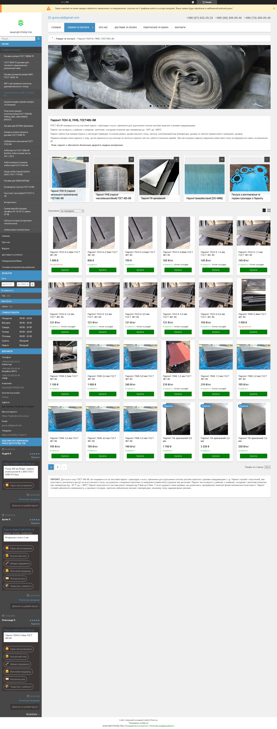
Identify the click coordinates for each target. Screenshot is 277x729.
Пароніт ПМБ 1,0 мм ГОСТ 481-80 (177, 377)
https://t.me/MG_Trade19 (14, 434)
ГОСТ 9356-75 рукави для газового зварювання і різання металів (16, 65)
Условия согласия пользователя (18, 267)
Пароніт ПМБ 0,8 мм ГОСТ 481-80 (139, 377)
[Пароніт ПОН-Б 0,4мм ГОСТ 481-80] (65, 233)
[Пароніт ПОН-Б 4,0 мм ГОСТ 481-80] (140, 295)
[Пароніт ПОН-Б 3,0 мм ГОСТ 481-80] (103, 295)
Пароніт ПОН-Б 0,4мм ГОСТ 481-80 (65, 253)
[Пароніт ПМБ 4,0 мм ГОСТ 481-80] (103, 419)
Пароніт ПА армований (153, 198)
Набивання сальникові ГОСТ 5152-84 (18, 143)
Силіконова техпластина (16, 229)
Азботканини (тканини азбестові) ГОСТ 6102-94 (16, 164)
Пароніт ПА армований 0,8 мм (177, 439)
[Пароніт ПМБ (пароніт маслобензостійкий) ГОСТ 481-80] (114, 179)
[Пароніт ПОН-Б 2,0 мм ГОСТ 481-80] (65, 295)
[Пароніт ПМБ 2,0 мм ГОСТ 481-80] (253, 357)
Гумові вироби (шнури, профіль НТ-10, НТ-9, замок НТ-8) (17, 211)
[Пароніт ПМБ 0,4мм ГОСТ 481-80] (253, 295)
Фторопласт (10, 202)
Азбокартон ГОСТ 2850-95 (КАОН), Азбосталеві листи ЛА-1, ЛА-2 (17, 153)
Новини (6, 235)
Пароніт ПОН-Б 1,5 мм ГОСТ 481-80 (250, 253)
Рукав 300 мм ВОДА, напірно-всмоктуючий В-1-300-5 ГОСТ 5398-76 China (19, 472)
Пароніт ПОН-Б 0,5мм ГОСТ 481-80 (103, 253)
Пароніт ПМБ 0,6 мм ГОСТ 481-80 (102, 377)
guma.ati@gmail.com (12, 425)
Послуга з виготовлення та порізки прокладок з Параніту (247, 196)
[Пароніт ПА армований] (159, 179)
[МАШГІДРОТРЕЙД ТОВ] (20, 23)
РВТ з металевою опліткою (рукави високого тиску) (18, 85)
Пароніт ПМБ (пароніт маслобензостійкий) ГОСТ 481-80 (113, 196)
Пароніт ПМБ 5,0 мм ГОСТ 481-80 (139, 439)
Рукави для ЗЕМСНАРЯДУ (16, 180)
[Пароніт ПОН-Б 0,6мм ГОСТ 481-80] (140, 233)
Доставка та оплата (12, 254)
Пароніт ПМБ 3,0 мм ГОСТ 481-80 (64, 439)
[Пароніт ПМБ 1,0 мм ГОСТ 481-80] (178, 357)
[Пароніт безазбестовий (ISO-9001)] (205, 179)
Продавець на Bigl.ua (138, 723)
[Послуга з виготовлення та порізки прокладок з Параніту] (250, 179)
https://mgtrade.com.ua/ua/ (15, 415)
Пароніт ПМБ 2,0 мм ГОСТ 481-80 (252, 377)
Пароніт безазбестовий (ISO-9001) (204, 198)
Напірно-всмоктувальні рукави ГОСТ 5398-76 (16, 133)
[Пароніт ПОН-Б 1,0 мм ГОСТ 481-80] (216, 233)
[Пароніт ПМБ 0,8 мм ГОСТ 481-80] (140, 357)
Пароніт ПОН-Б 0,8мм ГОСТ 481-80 (18, 636)
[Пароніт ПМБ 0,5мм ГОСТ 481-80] (65, 357)
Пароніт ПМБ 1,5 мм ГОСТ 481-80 (215, 377)
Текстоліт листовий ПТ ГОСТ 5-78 (19, 194)
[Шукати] (38, 38)
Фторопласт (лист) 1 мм (17, 537)
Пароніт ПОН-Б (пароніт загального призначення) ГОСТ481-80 (64, 194)
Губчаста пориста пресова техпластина (17, 222)
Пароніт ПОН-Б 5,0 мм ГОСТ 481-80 (175, 315)
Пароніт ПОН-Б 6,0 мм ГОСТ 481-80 (213, 315)
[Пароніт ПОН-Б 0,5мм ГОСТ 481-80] (103, 233)
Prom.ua (154, 720)
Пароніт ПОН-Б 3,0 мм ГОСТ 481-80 (100, 315)
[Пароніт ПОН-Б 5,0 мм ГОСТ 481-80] (178, 295)
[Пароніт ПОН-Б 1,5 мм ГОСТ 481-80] (253, 233)
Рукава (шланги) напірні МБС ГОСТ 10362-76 (18, 76)
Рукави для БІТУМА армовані (18, 125)
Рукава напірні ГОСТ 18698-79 (19, 56)
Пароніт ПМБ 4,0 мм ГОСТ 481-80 (102, 439)
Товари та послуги (11, 49)
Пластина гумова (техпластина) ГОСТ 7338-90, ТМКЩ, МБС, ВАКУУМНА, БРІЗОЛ (18, 115)
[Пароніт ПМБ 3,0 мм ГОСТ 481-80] (65, 419)
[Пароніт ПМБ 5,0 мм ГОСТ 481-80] (140, 419)
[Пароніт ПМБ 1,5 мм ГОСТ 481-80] (216, 357)
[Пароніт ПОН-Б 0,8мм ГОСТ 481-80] (178, 233)
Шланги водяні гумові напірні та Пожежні (19, 103)
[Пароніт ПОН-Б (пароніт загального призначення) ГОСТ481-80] (69, 179)
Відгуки (5, 248)
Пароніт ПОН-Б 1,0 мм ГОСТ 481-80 (213, 253)
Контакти (180, 27)
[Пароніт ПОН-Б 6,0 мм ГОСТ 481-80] (216, 295)
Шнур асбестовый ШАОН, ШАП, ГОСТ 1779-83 (17, 173)
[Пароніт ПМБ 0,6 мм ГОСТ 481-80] (103, 357)
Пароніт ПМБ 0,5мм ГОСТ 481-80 (64, 377)
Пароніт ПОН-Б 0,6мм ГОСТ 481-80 (140, 253)
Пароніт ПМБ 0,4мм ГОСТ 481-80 (252, 315)
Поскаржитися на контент (136, 726)
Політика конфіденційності (162, 726)
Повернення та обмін (155, 27)
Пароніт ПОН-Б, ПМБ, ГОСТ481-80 (19, 94)
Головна (56, 27)
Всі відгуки (31, 713)
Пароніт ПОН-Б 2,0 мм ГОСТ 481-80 (62, 315)
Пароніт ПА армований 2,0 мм (215, 439)
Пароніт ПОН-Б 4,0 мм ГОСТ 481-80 (137, 315)
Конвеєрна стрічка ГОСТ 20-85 (19, 186)
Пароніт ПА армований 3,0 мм (252, 439)
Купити (65, 269)
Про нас (6, 242)
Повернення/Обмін (12, 260)
